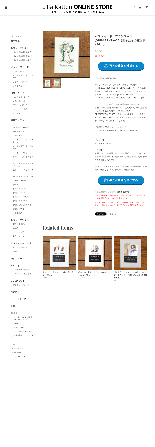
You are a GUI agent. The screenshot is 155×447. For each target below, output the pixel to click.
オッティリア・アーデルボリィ (23, 76)
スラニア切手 (18, 232)
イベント (15, 265)
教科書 (16, 185)
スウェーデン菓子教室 (22, 274)
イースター (17, 113)
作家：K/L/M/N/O (21, 197)
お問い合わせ (19, 327)
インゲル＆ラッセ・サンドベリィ (23, 164)
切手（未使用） (19, 224)
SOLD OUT (18, 281)
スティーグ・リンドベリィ (23, 171)
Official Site (19, 356)
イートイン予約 (19, 299)
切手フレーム (18, 236)
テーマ (16, 251)
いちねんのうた (19, 101)
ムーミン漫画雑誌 (20, 180)
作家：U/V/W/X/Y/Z (22, 205)
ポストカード (17, 93)
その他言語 (17, 213)
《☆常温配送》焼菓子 (22, 60)
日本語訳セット (19, 131)
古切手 (16, 228)
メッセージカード (20, 67)
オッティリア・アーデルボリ (23, 147)
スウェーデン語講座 (21, 270)
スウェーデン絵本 (20, 127)
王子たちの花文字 (20, 105)
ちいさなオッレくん (21, 97)
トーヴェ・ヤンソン (21, 153)
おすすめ (15, 41)
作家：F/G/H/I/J (20, 193)
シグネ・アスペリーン (22, 82)
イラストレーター (20, 247)
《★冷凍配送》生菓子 (22, 52)
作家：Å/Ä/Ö (18, 209)
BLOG (16, 323)
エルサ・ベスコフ (20, 71)
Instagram (18, 348)
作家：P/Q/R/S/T (20, 201)
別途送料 (15, 292)
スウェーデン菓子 (20, 48)
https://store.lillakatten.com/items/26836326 (116, 130)
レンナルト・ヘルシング (23, 176)
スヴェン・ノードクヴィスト (23, 158)
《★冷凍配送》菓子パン (23, 56)
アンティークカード (21, 243)
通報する (113, 214)
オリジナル (17, 86)
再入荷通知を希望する (123, 65)
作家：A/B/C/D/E (20, 189)
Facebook (18, 352)
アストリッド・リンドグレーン (23, 141)
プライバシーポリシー (23, 331)
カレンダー (16, 258)
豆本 (13, 306)
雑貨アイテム (17, 120)
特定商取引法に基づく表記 (24, 336)
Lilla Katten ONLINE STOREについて (23, 318)
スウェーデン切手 (20, 220)
